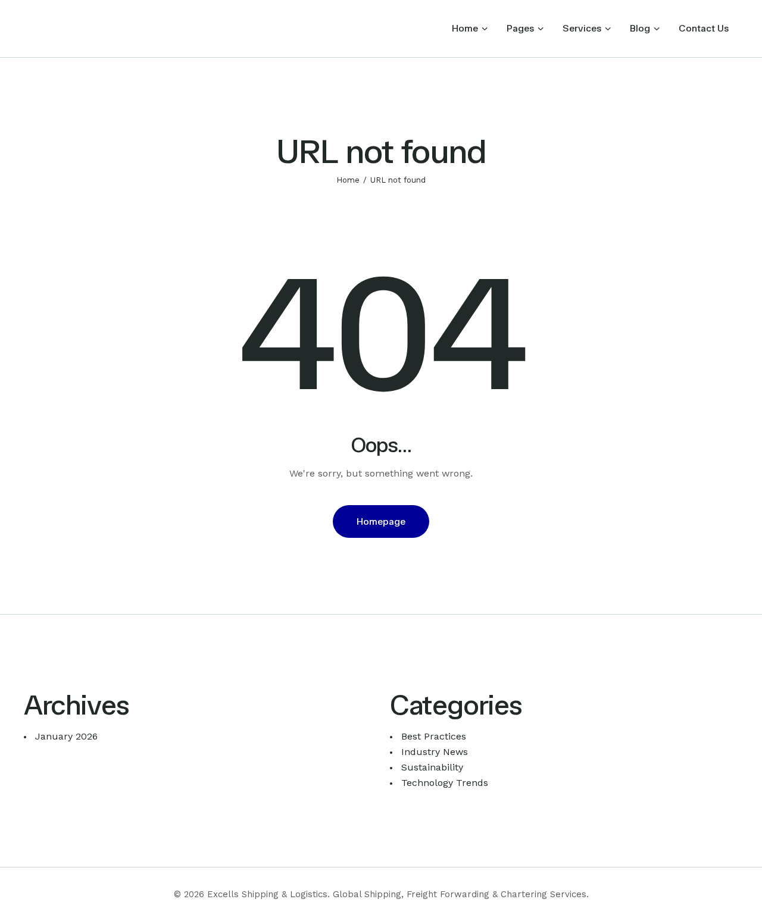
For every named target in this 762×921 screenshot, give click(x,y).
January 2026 (66, 736)
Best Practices (433, 736)
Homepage (381, 521)
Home (348, 180)
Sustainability (432, 767)
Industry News (434, 751)
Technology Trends (444, 782)
